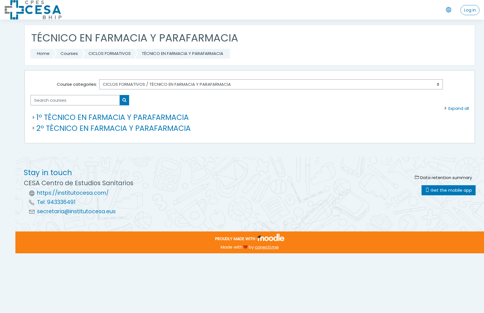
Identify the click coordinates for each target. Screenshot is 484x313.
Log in (470, 10)
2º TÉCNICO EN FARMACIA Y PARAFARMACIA (113, 128)
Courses (69, 53)
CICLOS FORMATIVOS (110, 53)
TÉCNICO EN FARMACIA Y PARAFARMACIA (182, 53)
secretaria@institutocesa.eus (76, 211)
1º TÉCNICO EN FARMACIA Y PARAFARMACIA (112, 117)
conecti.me (267, 247)
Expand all (458, 108)
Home (43, 53)
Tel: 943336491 (56, 202)
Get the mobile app (450, 190)
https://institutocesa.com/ (73, 193)
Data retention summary (445, 177)
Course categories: (77, 84)
